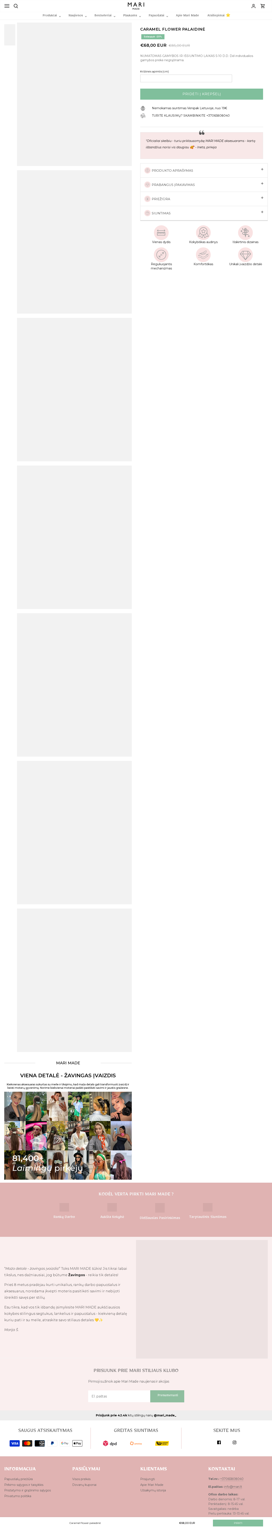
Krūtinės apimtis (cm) (154, 71)
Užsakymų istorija (153, 1490)
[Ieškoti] (16, 6)
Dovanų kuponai (84, 1485)
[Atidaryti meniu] (6, 6)
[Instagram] (234, 1442)
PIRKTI (238, 1523)
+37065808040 (232, 1479)
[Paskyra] (253, 6)
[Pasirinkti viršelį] (12, 34)
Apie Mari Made (151, 1485)
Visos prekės (81, 1479)
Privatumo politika (17, 1496)
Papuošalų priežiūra (18, 1479)
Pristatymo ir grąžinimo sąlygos (27, 1490)
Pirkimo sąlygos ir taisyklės (23, 1485)
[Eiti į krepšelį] (262, 6)
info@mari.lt (233, 1487)
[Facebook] (219, 1442)
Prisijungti (147, 1479)
